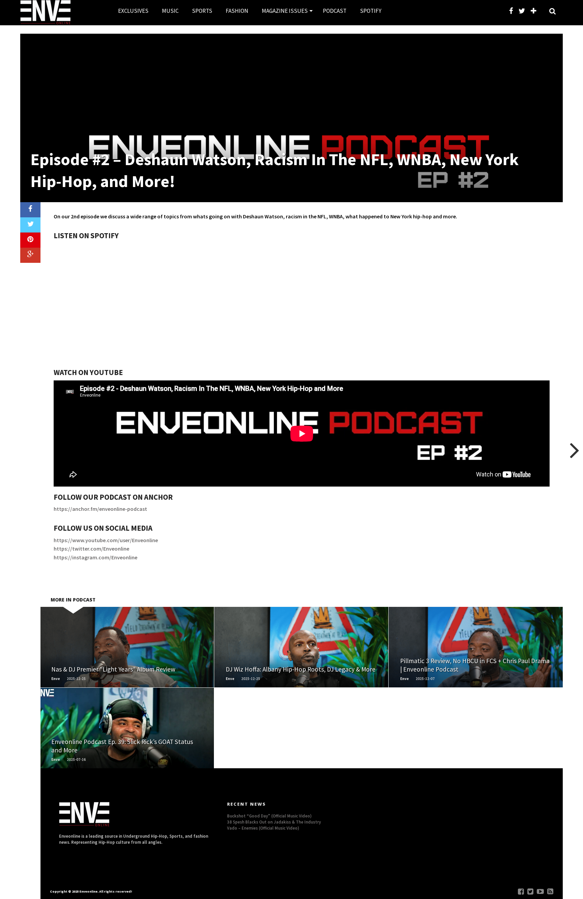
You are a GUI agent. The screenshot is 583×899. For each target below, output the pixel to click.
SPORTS (202, 10)
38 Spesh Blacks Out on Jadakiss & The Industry (274, 822)
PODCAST (334, 10)
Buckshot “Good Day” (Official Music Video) (269, 815)
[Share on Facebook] (30, 209)
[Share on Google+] (30, 255)
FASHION (237, 10)
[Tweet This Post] (30, 224)
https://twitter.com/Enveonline (91, 548)
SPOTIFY (370, 10)
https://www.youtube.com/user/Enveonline (106, 540)
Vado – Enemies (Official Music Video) (263, 828)
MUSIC (170, 10)
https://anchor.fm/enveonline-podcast (100, 508)
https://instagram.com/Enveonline (95, 557)
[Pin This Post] (30, 240)
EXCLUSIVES (133, 10)
